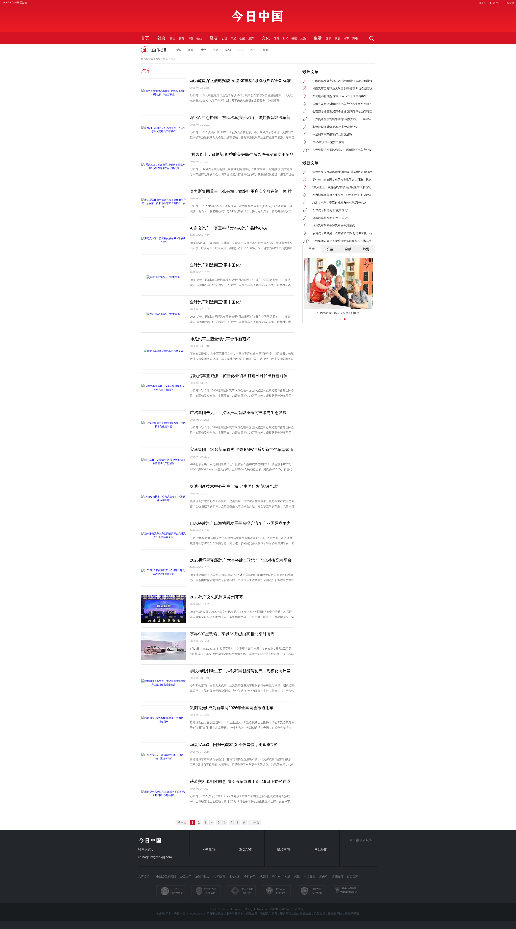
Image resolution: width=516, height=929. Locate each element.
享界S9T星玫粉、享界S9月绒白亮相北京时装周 (232, 634)
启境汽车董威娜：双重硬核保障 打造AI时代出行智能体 (239, 375)
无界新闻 (219, 876)
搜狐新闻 (337, 876)
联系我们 (245, 849)
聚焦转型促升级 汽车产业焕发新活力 (335, 126)
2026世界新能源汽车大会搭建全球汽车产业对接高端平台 (240, 560)
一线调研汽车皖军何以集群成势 (332, 134)
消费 (190, 38)
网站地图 (320, 849)
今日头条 (249, 876)
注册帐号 (484, 2)
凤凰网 (263, 876)
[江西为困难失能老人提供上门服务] (338, 283)
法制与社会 (202, 876)
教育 (181, 38)
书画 (294, 38)
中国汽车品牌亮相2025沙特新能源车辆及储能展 (342, 80)
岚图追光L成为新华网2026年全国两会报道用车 (232, 707)
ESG (241, 49)
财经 (203, 49)
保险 (191, 49)
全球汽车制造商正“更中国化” (215, 265)
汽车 (346, 38)
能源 (228, 49)
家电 (355, 38)
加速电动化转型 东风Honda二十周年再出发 (339, 96)
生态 (215, 49)
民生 (172, 38)
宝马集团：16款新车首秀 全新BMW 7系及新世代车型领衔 (241, 449)
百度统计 (300, 909)
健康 (328, 38)
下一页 (254, 822)
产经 (233, 38)
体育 (276, 38)
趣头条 (323, 876)
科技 (253, 49)
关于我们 (208, 849)
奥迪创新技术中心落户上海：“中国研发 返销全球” (234, 486)
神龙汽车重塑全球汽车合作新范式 (220, 339)
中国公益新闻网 (166, 876)
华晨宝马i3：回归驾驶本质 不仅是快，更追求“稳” (234, 744)
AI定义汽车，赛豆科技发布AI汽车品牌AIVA (228, 228)
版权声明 (283, 849)
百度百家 (352, 876)
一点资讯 (309, 876)
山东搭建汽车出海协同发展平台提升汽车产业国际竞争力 (240, 523)
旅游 (303, 38)
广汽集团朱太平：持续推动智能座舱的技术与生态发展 (238, 412)
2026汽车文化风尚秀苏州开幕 (216, 597)
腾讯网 (276, 876)
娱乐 (266, 49)
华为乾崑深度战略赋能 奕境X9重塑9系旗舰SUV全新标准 (240, 80)
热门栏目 (159, 50)
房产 (251, 38)
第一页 (182, 822)
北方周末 (234, 876)
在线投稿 (509, 2)
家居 (337, 38)
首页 (145, 38)
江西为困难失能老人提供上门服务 (338, 313)
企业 (224, 38)
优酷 (297, 876)
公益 (199, 38)
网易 (287, 876)
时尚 (285, 38)
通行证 (496, 2)
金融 (242, 38)
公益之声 (185, 876)
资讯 (178, 49)
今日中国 (258, 18)
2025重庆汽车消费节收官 (328, 142)
